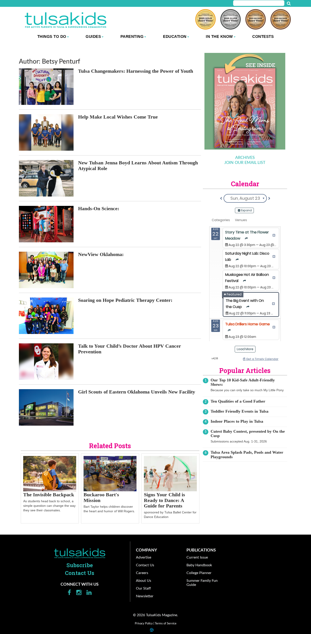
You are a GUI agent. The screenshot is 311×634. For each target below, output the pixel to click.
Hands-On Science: (98, 208)
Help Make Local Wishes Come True (118, 117)
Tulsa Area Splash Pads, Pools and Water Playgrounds (247, 454)
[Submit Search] (288, 3)
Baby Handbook (199, 565)
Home (79, 553)
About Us (143, 580)
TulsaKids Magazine (65, 20)
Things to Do (51, 36)
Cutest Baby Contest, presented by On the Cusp (248, 433)
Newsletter (144, 596)
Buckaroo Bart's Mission (101, 497)
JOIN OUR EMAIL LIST (244, 163)
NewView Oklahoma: (101, 254)
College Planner (199, 573)
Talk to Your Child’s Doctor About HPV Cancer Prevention (129, 349)
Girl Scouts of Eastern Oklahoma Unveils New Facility (136, 392)
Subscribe (79, 565)
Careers (142, 573)
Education (174, 36)
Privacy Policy (144, 623)
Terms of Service (165, 623)
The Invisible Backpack (48, 494)
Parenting (132, 36)
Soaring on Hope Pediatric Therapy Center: (125, 300)
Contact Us (79, 573)
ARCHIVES (245, 158)
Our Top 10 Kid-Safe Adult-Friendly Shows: (243, 382)
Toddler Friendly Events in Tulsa (239, 411)
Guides (93, 36)
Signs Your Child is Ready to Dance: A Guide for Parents (164, 500)
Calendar (245, 183)
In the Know (219, 36)
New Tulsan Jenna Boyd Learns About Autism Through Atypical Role (138, 165)
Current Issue (197, 557)
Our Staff (143, 588)
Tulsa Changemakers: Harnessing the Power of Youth (135, 71)
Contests (263, 36)
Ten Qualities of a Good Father (238, 401)
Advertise (143, 557)
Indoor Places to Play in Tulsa (237, 421)
